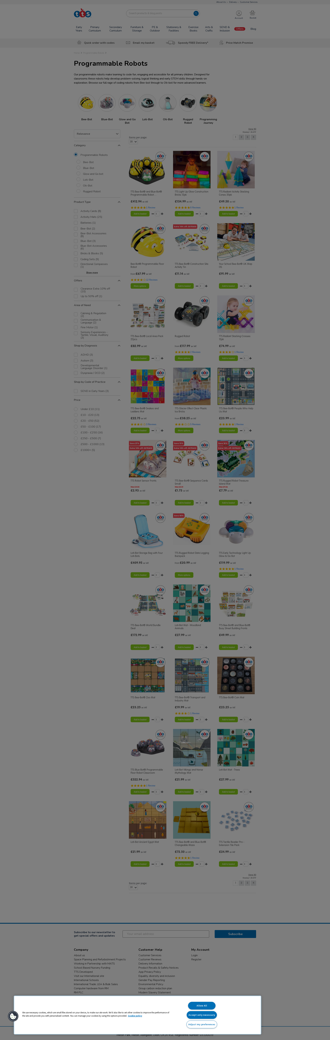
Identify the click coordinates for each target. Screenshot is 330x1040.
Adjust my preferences (201, 1024)
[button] (13, 1016)
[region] (137, 1015)
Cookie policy (135, 1015)
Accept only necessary (202, 1014)
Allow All (202, 1005)
